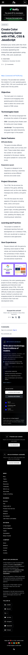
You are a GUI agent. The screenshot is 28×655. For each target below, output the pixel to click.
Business (5, 501)
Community (6, 486)
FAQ (4, 503)
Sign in (15, 330)
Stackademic (6, 533)
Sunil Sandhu (17, 564)
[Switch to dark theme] (24, 2)
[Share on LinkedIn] (13, 317)
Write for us (6, 489)
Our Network (6, 516)
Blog (4, 476)
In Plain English (7, 525)
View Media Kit (14, 445)
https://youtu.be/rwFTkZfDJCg (11, 75)
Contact (5, 548)
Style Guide (6, 491)
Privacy (5, 550)
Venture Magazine (7, 528)
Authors (5, 481)
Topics (5, 479)
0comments (10, 64)
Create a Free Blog (8, 494)
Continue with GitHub (14, 396)
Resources (6, 484)
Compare (5, 511)
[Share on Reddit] (19, 317)
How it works (6, 382)
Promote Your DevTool (9, 508)
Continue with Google (14, 392)
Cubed (4, 530)
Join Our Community (14, 462)
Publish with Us (7, 506)
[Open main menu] (3, 2)
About (4, 543)
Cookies (5, 553)
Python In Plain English (13, 571)
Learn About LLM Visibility (9, 518)
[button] (14, 2)
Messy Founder (7, 535)
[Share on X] (16, 317)
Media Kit (5, 513)
